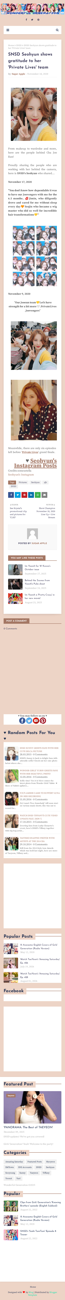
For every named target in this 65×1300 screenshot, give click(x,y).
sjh (45, 482)
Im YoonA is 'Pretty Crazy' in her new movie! (40, 597)
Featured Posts (34, 1161)
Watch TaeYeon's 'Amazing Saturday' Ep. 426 (40, 961)
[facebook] (26, 20)
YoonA (8, 1178)
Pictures (23, 482)
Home (11, 45)
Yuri (18, 1178)
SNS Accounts (25, 1167)
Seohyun (35, 482)
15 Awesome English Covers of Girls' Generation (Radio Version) (38, 947)
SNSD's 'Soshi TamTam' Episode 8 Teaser (38, 1233)
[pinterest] (38, 20)
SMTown (9, 1167)
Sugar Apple (18, 74)
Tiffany (46, 1173)
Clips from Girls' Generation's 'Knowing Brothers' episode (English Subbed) (40, 1204)
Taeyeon (34, 1173)
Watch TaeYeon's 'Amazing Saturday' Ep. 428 (40, 976)
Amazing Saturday (14, 1161)
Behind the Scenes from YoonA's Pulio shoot (37, 582)
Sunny (22, 1173)
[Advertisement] (32, 896)
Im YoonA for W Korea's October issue (37, 568)
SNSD (19, 45)
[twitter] (32, 20)
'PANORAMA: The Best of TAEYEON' (28, 1127)
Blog (31, 1292)
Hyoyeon (50, 1161)
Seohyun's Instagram (21, 474)
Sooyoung (10, 1173)
